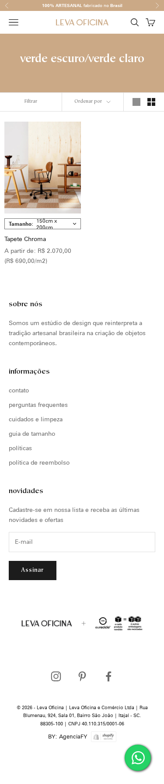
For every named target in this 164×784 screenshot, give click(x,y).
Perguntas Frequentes (38, 404)
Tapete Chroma (25, 238)
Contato (19, 390)
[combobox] (42, 223)
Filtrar (30, 101)
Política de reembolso (39, 462)
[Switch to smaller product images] (151, 102)
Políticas (20, 448)
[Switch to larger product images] (136, 102)
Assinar (32, 570)
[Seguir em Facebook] (108, 676)
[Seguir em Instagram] (56, 676)
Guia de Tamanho (32, 433)
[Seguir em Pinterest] (82, 676)
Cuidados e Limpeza (36, 419)
